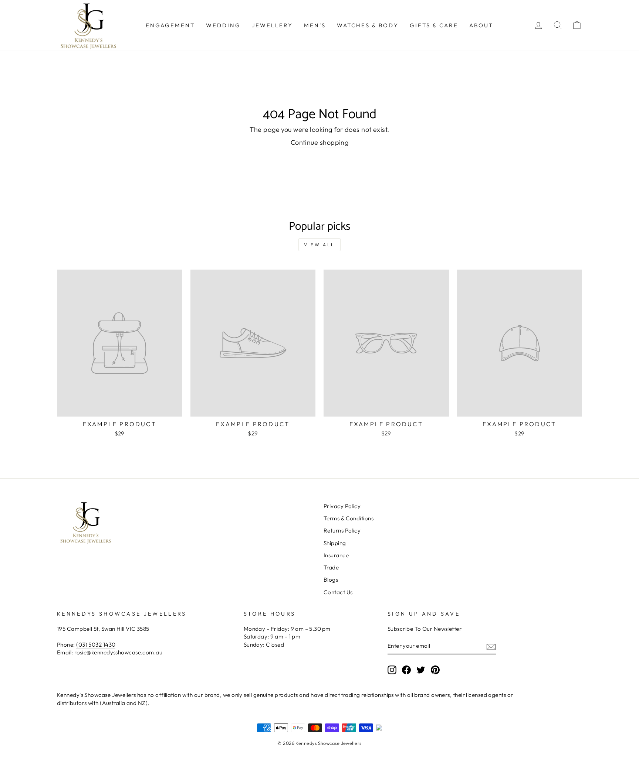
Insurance (336, 555)
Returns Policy (342, 530)
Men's (315, 25)
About (481, 25)
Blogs (331, 579)
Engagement (170, 25)
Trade (331, 567)
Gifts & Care (434, 25)
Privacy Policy (342, 506)
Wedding (223, 25)
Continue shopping (320, 142)
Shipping (335, 543)
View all (319, 244)
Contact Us (338, 592)
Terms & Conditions (348, 518)
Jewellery (272, 25)
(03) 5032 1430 (95, 644)
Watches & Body (368, 25)
